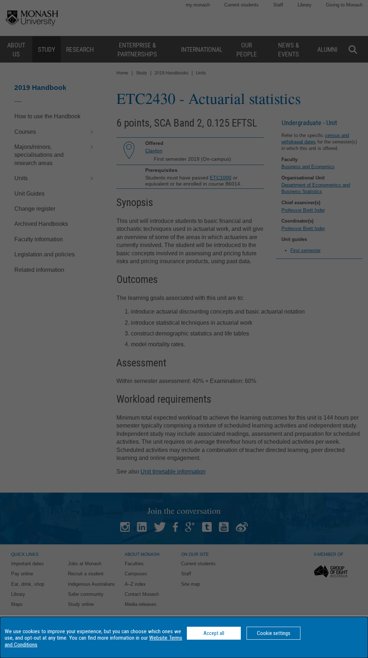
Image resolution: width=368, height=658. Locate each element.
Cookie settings (273, 633)
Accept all (213, 633)
